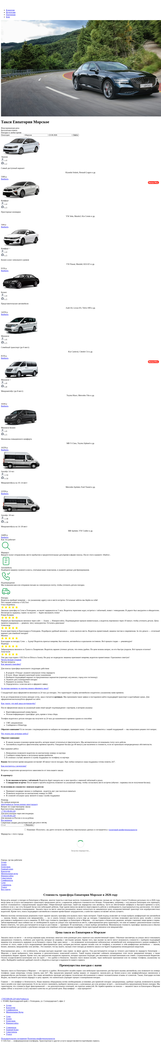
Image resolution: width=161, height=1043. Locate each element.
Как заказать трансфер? (11, 664)
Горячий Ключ (12, 1030)
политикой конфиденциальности (123, 830)
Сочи (3, 883)
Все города (5, 889)
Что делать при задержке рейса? (14, 734)
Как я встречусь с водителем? (13, 766)
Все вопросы (6, 820)
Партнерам (10, 15)
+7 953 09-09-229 (8, 811)
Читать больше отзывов (11, 660)
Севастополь (6, 878)
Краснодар (5, 871)
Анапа (4, 864)
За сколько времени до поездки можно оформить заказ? (25, 688)
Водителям (10, 12)
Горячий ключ (7, 869)
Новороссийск (7, 876)
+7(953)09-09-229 (8, 999)
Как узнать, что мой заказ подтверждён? (18, 703)
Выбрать (4, 179)
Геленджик (5, 867)
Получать (29, 825)
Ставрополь (6, 885)
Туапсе (4, 887)
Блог (8, 17)
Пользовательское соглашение (14, 1038)
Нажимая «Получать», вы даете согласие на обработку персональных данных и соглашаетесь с (81, 830)
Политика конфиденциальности (41, 1038)
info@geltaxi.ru (7, 804)
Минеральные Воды (14, 1012)
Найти (75, 135)
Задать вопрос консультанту (26, 804)
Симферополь (7, 880)
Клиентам (10, 10)
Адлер (3, 862)
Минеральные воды (9, 873)
